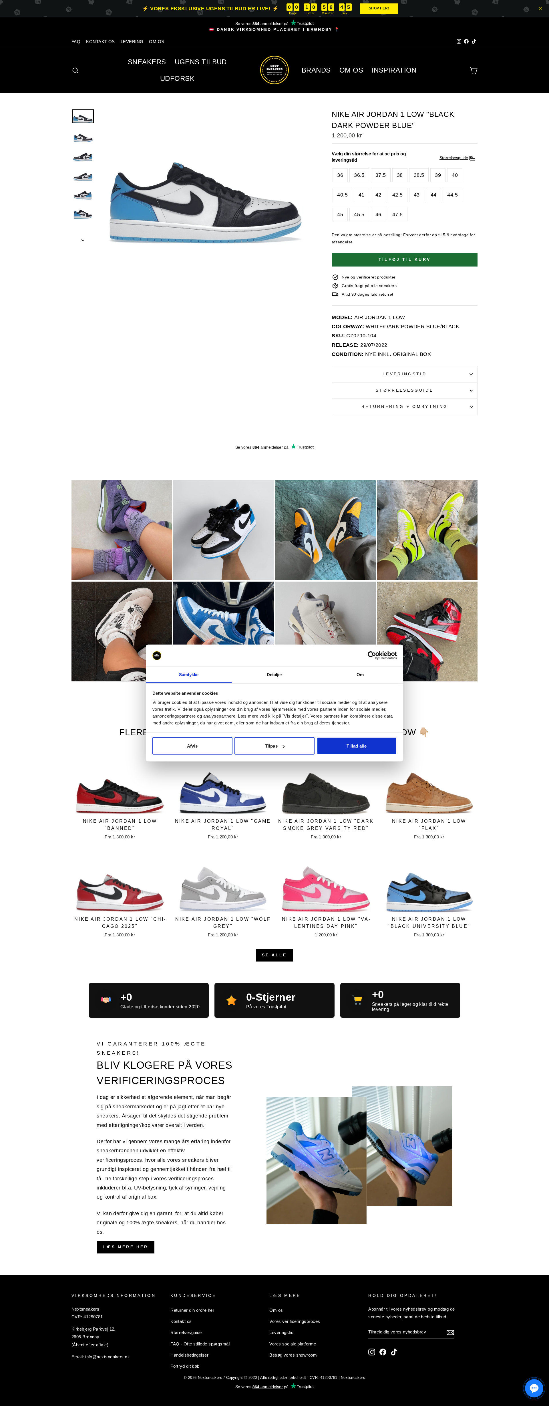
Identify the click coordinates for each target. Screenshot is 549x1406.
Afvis (192, 746)
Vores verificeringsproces (294, 1321)
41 (362, 195)
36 (340, 175)
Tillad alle (357, 746)
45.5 (359, 214)
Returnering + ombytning (404, 406)
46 (378, 214)
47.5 (397, 214)
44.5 (452, 195)
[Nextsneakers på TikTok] (394, 1352)
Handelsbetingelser (189, 1355)
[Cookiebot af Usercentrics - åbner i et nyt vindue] (372, 655)
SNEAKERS (147, 62)
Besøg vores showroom (293, 1355)
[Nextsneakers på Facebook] (382, 1352)
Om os (276, 1310)
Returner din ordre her (192, 1310)
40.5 (342, 195)
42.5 (397, 195)
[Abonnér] (450, 1332)
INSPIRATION (394, 70)
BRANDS (316, 70)
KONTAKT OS (100, 41)
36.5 (359, 175)
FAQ (75, 41)
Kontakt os (181, 1321)
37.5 (380, 175)
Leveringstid (405, 374)
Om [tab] (360, 674)
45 (340, 214)
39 (438, 175)
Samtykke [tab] (189, 674)
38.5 (419, 175)
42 (378, 195)
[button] (534, 1388)
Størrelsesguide (404, 390)
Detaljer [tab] (275, 674)
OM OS (156, 41)
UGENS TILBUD (201, 62)
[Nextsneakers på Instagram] (371, 1352)
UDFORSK (177, 78)
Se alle (274, 955)
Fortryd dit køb (185, 1366)
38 (400, 175)
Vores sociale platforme (292, 1343)
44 (434, 195)
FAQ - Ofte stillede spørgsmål (200, 1343)
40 (455, 175)
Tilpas (271, 746)
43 (417, 195)
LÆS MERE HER (125, 1247)
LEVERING (132, 41)
